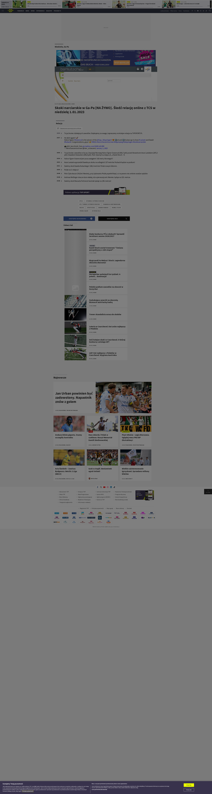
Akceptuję (188, 785)
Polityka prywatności (27, 791)
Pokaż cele (188, 789)
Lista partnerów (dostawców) (99, 789)
